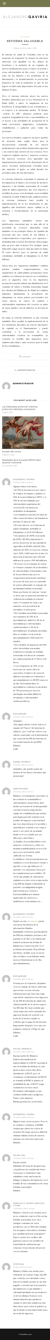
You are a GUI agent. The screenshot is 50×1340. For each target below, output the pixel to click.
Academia (25, 37)
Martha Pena (20, 789)
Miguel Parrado (22, 1049)
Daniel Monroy (22, 762)
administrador (26, 370)
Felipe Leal (19, 1155)
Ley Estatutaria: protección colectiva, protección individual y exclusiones (20, 407)
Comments (25, 356)
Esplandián (19, 714)
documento (32, 921)
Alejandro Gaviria (23, 479)
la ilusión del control (11, 451)
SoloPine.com (26, 1334)
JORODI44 (18, 1264)
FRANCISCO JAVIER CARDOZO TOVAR (29, 1204)
